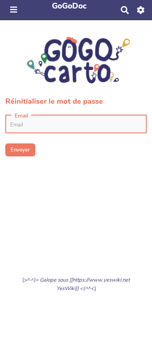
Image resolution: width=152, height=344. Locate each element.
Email (21, 116)
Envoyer (20, 150)
